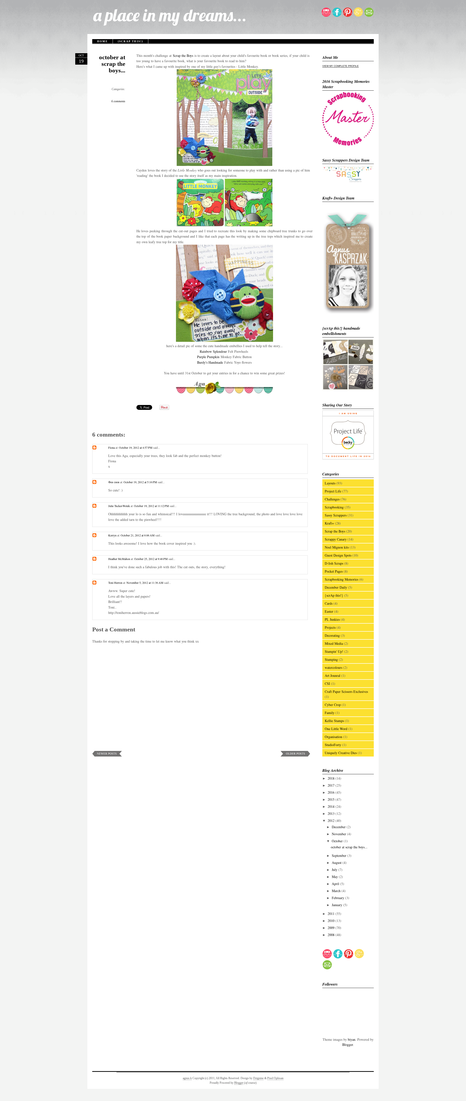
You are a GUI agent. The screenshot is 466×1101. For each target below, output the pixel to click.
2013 (331, 813)
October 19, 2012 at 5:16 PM (141, 482)
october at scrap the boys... (112, 64)
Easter (329, 611)
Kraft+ (329, 523)
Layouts (330, 483)
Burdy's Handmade (210, 362)
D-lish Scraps (334, 563)
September (339, 855)
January (337, 905)
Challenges (332, 499)
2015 (331, 799)
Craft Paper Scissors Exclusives (346, 691)
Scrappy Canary (336, 539)
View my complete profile (340, 66)
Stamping (331, 659)
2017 (331, 785)
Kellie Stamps (334, 720)
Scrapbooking (334, 507)
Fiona (111, 447)
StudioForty (333, 744)
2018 (331, 778)
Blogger (347, 1044)
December (339, 827)
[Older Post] (295, 755)
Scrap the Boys (183, 55)
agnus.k (187, 1078)
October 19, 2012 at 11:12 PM (152, 506)
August (337, 862)
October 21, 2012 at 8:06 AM (138, 535)
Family (329, 712)
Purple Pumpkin (208, 356)
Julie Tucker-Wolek (119, 506)
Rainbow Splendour (213, 351)
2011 (331, 913)
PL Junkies (332, 619)
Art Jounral (332, 675)
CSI (327, 683)
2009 (331, 927)
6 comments (118, 101)
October (338, 841)
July (335, 869)
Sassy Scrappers (336, 515)
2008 (331, 934)
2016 (331, 792)
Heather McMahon (119, 559)
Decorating (332, 635)
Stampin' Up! (334, 651)
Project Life (333, 491)
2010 (331, 920)
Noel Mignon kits (337, 547)
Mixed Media (334, 643)
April (336, 883)
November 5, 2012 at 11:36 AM (145, 583)
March (336, 890)
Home (102, 41)
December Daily (336, 587)
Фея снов (113, 482)
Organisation (333, 736)
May (335, 876)
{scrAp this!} (130, 41)
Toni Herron (115, 583)
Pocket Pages (334, 571)
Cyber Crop (333, 704)
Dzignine (258, 1078)
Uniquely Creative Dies (341, 752)
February (338, 897)
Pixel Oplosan (275, 1078)
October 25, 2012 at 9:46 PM (151, 559)
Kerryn (112, 535)
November (339, 834)
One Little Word (336, 728)
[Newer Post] (107, 755)
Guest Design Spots (338, 555)
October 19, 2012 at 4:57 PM (136, 447)
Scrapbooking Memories (341, 579)
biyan (351, 1039)
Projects (330, 627)
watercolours (333, 667)
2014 (331, 806)
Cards (329, 603)
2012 (331, 820)
